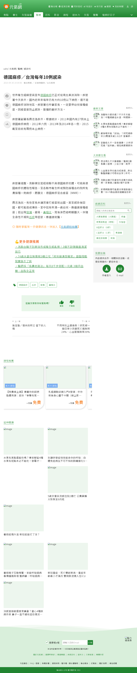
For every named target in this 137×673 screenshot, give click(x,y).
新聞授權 (46, 663)
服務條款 (56, 663)
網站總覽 (113, 663)
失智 (86, 14)
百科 (47, 14)
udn (6, 68)
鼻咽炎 (47, 212)
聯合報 (53, 6)
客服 (37, 663)
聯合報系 (84, 663)
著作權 (64, 663)
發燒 (29, 212)
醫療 (38, 14)
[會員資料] (127, 6)
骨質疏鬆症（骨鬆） (106, 222)
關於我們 (103, 663)
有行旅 (99, 6)
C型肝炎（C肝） (104, 232)
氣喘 (113, 238)
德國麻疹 (46, 95)
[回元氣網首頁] (16, 6)
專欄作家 (100, 655)
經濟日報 (65, 6)
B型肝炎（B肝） (104, 227)
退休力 (76, 14)
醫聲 (95, 14)
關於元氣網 (38, 655)
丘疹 (32, 217)
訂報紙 (94, 663)
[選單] (132, 6)
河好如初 (77, 6)
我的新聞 (118, 6)
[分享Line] (7, 105)
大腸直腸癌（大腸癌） (107, 216)
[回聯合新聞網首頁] (6, 7)
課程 (65, 14)
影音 (56, 14)
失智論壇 (27, 14)
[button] (132, 15)
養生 (15, 14)
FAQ (32, 663)
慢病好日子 (108, 14)
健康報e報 (54, 642)
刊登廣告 (24, 663)
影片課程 (10, 385)
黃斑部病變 (101, 238)
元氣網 (12, 68)
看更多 (129, 108)
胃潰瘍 (119, 232)
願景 (108, 6)
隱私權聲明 (73, 663)
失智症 (122, 222)
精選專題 (61, 655)
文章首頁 (90, 655)
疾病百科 (71, 655)
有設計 (89, 6)
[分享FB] (7, 96)
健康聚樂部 (50, 655)
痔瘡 (123, 216)
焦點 (6, 14)
